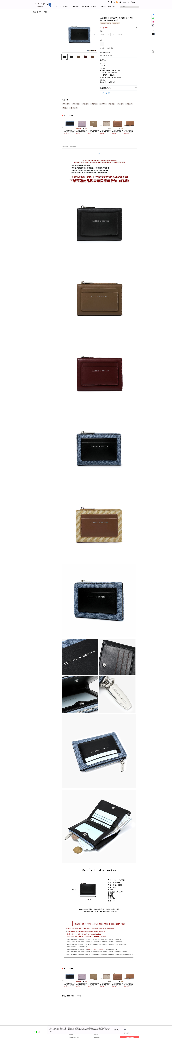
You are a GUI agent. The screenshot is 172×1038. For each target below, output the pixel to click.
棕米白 (120, 34)
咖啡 (102, 34)
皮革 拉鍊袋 (66, 104)
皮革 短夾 (85, 104)
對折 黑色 (111, 104)
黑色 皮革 (129, 104)
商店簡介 (71, 1035)
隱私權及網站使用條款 (74, 1037)
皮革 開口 (102, 104)
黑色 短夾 (94, 104)
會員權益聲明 (97, 1037)
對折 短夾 (120, 104)
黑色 (113, 34)
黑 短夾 (65, 108)
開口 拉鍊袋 (74, 108)
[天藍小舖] (43, 5)
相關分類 (65, 100)
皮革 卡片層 (76, 104)
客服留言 (96, 1035)
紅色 (108, 34)
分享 (103, 93)
